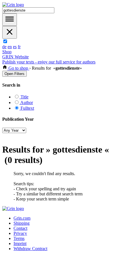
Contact (20, 228)
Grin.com (22, 218)
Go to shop (18, 68)
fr (19, 46)
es (15, 46)
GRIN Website (15, 56)
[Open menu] (9, 19)
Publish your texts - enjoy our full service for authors (48, 61)
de (4, 46)
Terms (19, 238)
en (10, 46)
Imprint (20, 243)
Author (26, 102)
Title (23, 96)
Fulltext (26, 108)
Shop (7, 51)
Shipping (22, 223)
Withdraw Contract (30, 248)
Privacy (20, 233)
